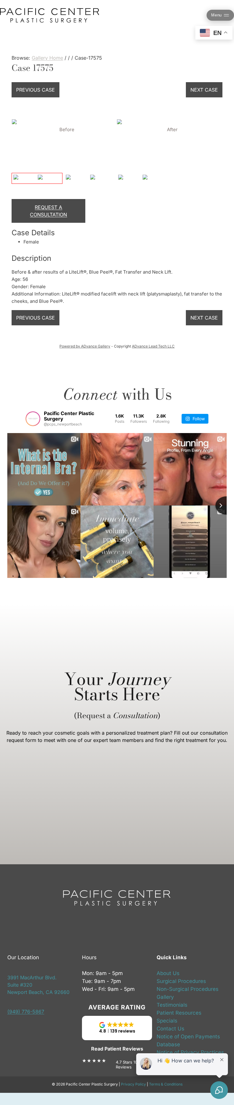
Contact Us (170, 1029)
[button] (117, 1028)
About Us (168, 973)
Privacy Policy (133, 1084)
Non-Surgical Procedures (187, 989)
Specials (167, 1021)
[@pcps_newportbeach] (33, 419)
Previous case (35, 90)
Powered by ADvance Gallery (84, 346)
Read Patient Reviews (117, 1049)
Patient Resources (179, 1013)
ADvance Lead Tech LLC (153, 346)
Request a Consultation (48, 211)
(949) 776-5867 (25, 1012)
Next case (204, 90)
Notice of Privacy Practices (190, 1052)
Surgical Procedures (181, 981)
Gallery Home (47, 58)
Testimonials (172, 1005)
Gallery (165, 997)
